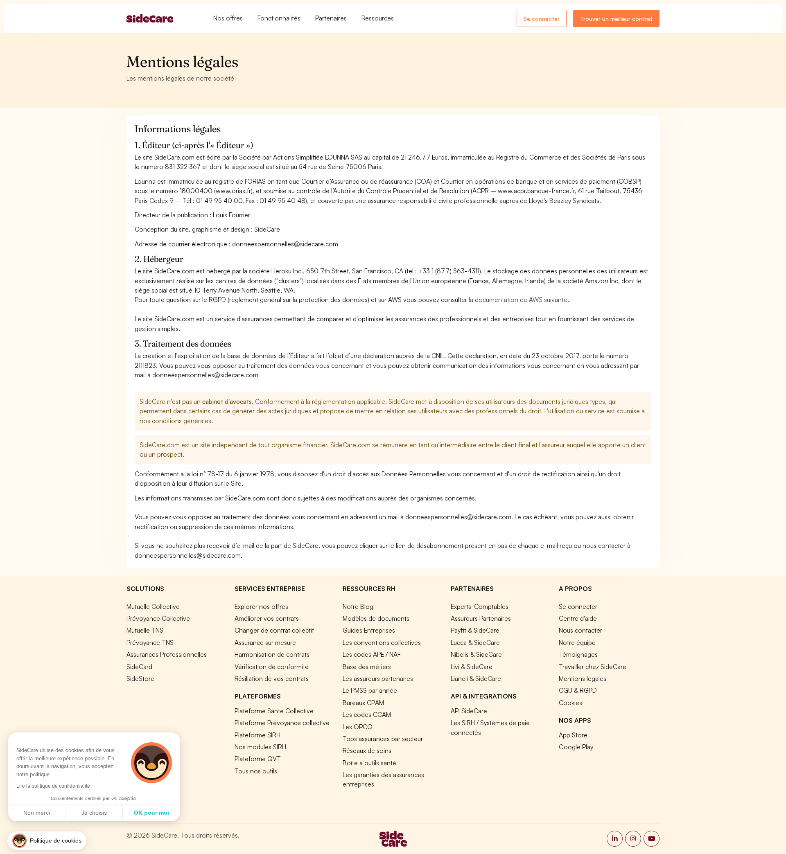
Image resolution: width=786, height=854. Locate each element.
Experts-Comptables (479, 606)
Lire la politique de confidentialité (53, 786)
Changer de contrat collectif (274, 630)
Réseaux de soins (367, 750)
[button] (46, 840)
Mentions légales (582, 678)
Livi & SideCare (471, 666)
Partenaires (331, 18)
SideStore (140, 678)
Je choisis (94, 812)
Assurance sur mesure (265, 642)
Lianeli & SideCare (476, 678)
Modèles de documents (376, 618)
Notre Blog (358, 606)
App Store (573, 735)
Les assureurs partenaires (378, 678)
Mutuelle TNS (144, 630)
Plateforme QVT (258, 759)
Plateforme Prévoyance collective (282, 723)
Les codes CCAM (367, 714)
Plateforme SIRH (257, 735)
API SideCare (469, 711)
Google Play (576, 747)
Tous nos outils (256, 771)
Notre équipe (577, 642)
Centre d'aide (578, 618)
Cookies (570, 703)
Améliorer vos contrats (267, 618)
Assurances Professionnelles (166, 654)
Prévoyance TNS (150, 642)
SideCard (139, 666)
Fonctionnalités (278, 18)
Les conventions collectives (382, 642)
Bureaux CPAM (363, 703)
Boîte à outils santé (369, 763)
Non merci (36, 812)
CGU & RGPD (578, 690)
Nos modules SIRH (260, 747)
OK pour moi (151, 812)
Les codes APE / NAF (372, 654)
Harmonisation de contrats (272, 654)
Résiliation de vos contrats (272, 678)
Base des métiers (367, 666)
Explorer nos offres (261, 606)
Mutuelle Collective (153, 606)
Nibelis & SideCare (476, 654)
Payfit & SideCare (475, 630)
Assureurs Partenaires (481, 618)
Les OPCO (358, 727)
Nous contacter (580, 630)
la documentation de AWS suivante (518, 299)
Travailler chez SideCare (592, 666)
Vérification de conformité (272, 666)
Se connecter (542, 18)
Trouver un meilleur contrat (616, 18)
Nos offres (228, 18)
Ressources (377, 18)
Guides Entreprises (369, 630)
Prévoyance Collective (158, 618)
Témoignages (578, 654)
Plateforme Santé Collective (274, 711)
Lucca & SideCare (475, 642)
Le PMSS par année (370, 690)
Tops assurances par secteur (383, 739)
